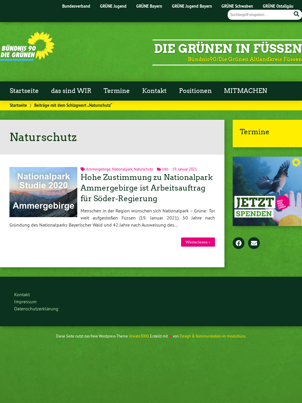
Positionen (195, 91)
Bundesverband (76, 6)
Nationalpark (122, 169)
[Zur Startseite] (27, 59)
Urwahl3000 (139, 336)
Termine (117, 91)
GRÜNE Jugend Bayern (192, 6)
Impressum (25, 301)
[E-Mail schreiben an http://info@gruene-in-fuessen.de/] (254, 244)
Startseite (24, 91)
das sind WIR (71, 91)
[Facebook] (238, 244)
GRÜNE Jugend (113, 6)
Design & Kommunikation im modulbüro (212, 336)
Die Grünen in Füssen (228, 49)
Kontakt (154, 91)
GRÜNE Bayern (149, 6)
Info (165, 169)
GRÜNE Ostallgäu (278, 6)
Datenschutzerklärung (36, 309)
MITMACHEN (245, 91)
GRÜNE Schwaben (237, 6)
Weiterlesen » (198, 242)
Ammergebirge (98, 169)
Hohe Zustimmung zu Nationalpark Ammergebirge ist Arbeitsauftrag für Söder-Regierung (147, 188)
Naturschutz (143, 169)
